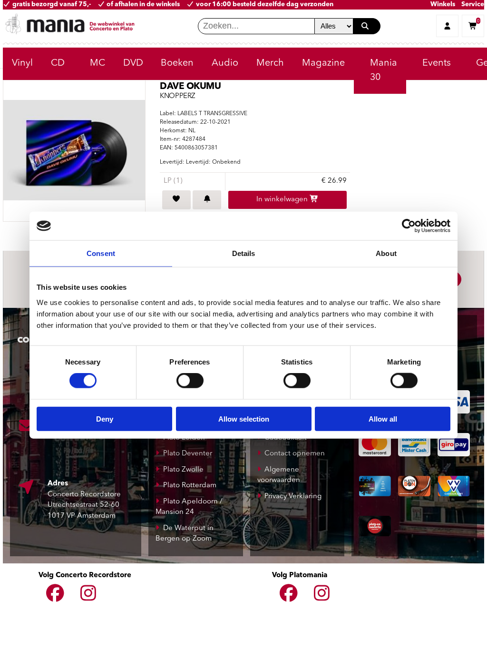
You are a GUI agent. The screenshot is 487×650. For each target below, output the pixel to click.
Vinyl (22, 63)
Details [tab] (243, 253)
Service (472, 4)
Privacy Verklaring (292, 496)
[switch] (190, 380)
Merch (270, 63)
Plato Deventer (187, 453)
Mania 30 (383, 70)
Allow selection (243, 418)
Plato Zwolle (183, 469)
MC (97, 63)
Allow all (383, 418)
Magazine (323, 63)
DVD (133, 63)
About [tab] (386, 253)
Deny (104, 418)
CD (58, 63)
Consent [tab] (101, 253)
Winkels (442, 4)
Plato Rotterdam (189, 485)
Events (436, 63)
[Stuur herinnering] (207, 199)
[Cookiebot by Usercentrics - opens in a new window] (408, 226)
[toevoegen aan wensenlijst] (176, 199)
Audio (225, 63)
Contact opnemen (294, 453)
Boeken (177, 63)
